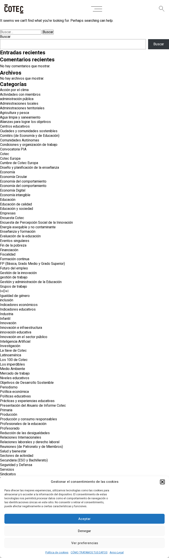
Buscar (5, 36)
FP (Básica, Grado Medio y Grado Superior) (32, 263)
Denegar (84, 531)
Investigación (10, 346)
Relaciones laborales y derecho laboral (29, 442)
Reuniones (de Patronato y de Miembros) (31, 446)
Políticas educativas (15, 396)
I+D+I (4, 291)
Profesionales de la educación (23, 423)
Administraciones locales (19, 103)
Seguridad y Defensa (16, 465)
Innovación (8, 323)
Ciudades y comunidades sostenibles (28, 131)
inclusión (6, 300)
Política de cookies (56, 552)
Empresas (8, 213)
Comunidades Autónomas (19, 140)
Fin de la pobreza (13, 245)
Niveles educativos (14, 378)
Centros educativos (15, 126)
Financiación (9, 250)
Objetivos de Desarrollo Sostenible (27, 382)
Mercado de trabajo (15, 373)
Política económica (14, 391)
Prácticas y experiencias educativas (27, 401)
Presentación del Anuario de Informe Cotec (33, 405)
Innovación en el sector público (23, 337)
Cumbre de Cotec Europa (19, 163)
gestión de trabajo (14, 277)
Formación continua (14, 259)
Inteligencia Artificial (15, 341)
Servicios (7, 469)
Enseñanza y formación (17, 231)
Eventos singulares (14, 240)
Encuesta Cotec (12, 218)
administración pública (16, 99)
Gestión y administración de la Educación (31, 282)
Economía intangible (15, 195)
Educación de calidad (16, 204)
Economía (7, 172)
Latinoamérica (10, 355)
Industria (6, 314)
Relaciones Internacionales (20, 437)
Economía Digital (12, 190)
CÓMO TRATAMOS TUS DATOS (89, 552)
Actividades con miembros (20, 94)
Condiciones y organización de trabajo (28, 144)
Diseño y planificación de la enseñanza (29, 167)
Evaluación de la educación (20, 236)
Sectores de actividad (16, 455)
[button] (162, 482)
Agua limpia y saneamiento (20, 117)
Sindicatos (8, 474)
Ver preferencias (84, 543)
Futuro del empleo (14, 268)
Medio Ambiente (12, 368)
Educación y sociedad (16, 208)
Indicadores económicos (19, 304)
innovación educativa (15, 332)
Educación (7, 199)
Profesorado (10, 428)
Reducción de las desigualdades (25, 433)
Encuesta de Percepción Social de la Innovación (36, 222)
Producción (8, 414)
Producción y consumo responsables (28, 419)
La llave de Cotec (13, 350)
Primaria (6, 410)
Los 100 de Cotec (14, 359)
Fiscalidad (7, 254)
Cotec (4, 154)
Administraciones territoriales (22, 108)
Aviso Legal (117, 552)
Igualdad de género (15, 295)
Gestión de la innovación (18, 273)
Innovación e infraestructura (21, 327)
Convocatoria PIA (13, 149)
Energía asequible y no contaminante (28, 227)
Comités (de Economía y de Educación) (29, 135)
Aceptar (84, 518)
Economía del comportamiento (23, 181)
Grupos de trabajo (13, 286)
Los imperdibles (12, 364)
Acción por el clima (14, 90)
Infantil (5, 318)
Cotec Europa (10, 158)
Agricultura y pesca (14, 112)
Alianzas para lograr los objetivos (25, 121)
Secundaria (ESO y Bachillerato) (24, 460)
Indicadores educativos (18, 309)
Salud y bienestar (13, 451)
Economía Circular (13, 176)
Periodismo (9, 387)
